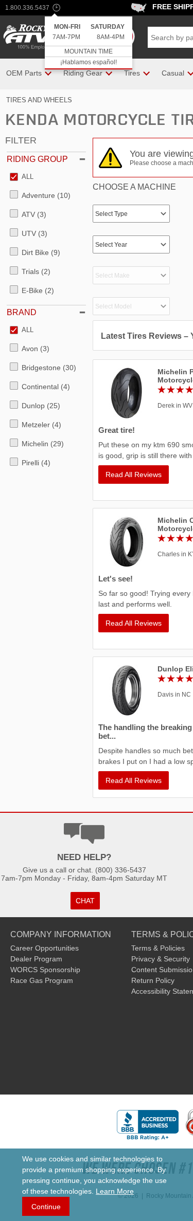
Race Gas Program (41, 980)
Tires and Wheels (39, 100)
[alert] (88, 42)
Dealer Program (36, 959)
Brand (22, 312)
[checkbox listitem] (21, 177)
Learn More (115, 1191)
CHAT (85, 901)
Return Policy (152, 980)
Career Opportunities (44, 948)
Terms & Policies (158, 948)
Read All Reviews (134, 474)
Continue (46, 1206)
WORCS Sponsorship (45, 969)
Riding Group (37, 159)
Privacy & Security (160, 959)
